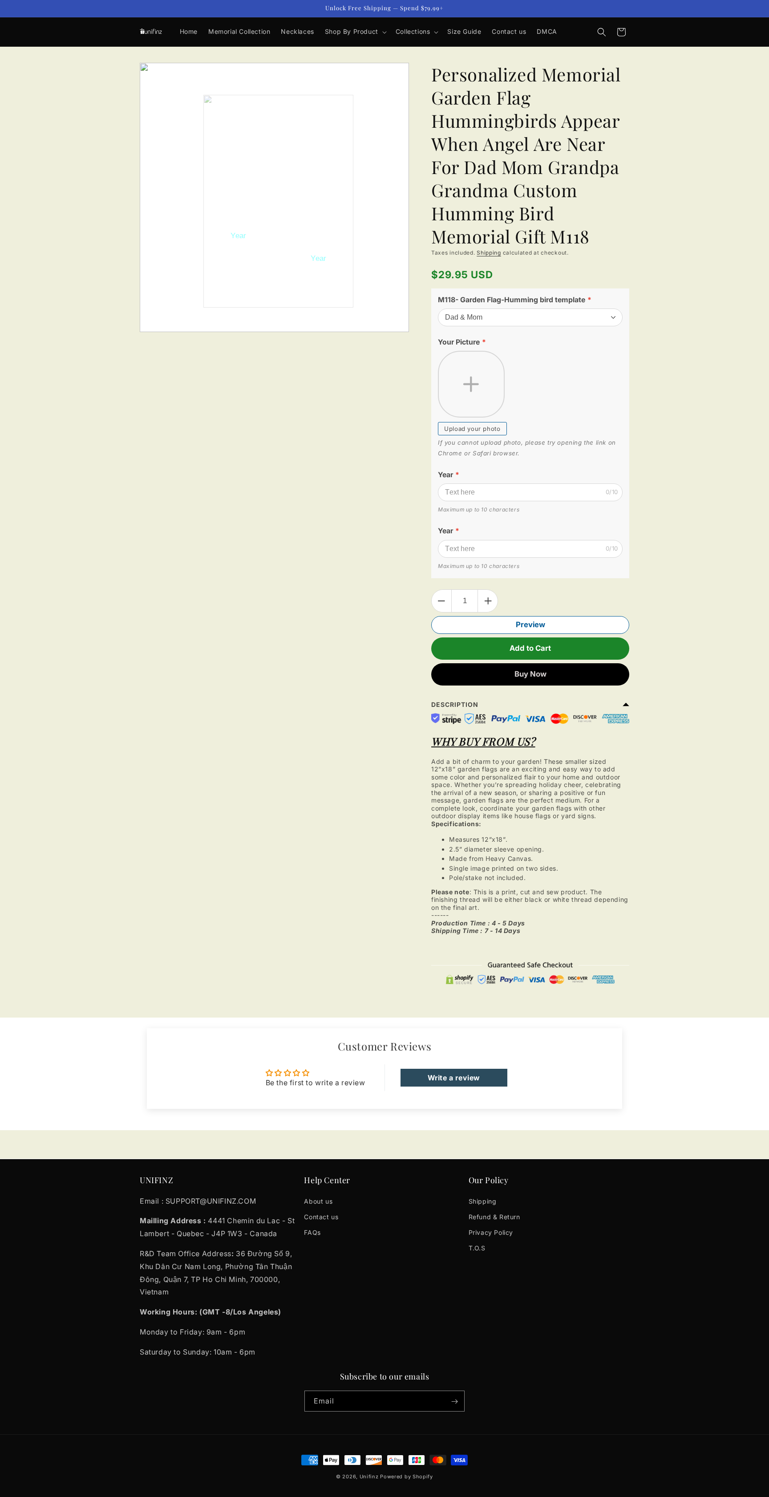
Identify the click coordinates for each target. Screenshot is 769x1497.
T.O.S (477, 1248)
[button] (355, 31)
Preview (530, 624)
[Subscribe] (454, 1401)
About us (318, 1201)
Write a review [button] (454, 1077)
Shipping (489, 252)
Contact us (321, 1216)
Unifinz (369, 1476)
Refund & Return (494, 1216)
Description (454, 704)
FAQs (312, 1232)
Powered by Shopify (406, 1476)
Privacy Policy (491, 1232)
